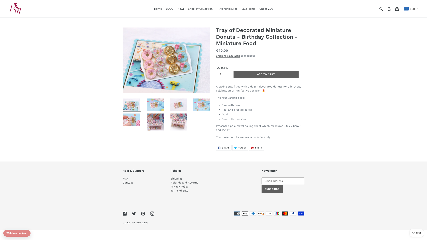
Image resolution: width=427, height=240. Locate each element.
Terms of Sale (179, 190)
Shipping (176, 178)
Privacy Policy (179, 186)
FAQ (125, 178)
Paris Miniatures (140, 222)
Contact (128, 182)
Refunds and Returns (184, 182)
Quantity (222, 67)
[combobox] (411, 8)
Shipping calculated (228, 55)
